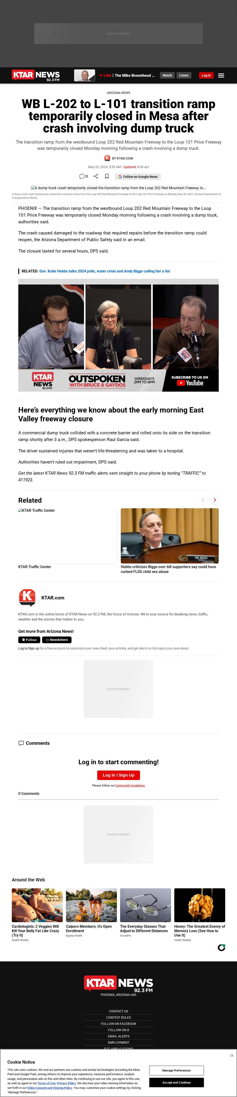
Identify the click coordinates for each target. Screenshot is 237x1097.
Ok (232, 1055)
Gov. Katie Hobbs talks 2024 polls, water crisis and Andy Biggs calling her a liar (104, 271)
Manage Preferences (176, 1070)
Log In (206, 75)
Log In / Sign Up (118, 775)
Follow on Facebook (118, 1024)
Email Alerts (118, 1036)
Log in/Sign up (28, 648)
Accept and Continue (176, 1082)
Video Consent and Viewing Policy (49, 1088)
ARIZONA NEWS (118, 93)
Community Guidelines (130, 785)
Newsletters (59, 640)
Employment (118, 1042)
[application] (118, 335)
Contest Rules (118, 1017)
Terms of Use (46, 1083)
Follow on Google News (140, 177)
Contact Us (118, 1011)
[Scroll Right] (215, 500)
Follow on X (118, 1030)
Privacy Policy (66, 1083)
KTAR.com (52, 598)
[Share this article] (96, 176)
